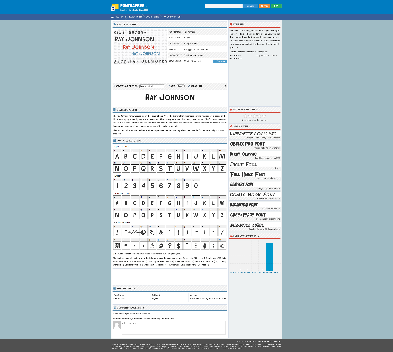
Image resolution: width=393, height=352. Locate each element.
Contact (278, 341)
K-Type (187, 38)
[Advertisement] (170, 74)
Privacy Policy (267, 341)
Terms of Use (254, 341)
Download (221, 61)
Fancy (186, 43)
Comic (194, 43)
